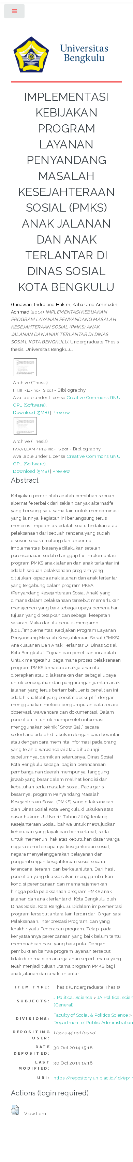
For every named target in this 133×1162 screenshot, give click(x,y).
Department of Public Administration (93, 1022)
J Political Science (73, 997)
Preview (61, 412)
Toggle (15, 12)
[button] (15, 1110)
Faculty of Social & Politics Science (91, 1015)
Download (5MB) (31, 412)
